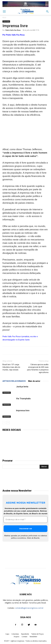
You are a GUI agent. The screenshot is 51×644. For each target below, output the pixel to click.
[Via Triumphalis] (8, 401)
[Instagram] (22, 624)
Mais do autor (34, 381)
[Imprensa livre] (8, 413)
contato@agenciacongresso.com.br (29, 608)
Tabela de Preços (37, 634)
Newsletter (33, 637)
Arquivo (16, 637)
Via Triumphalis (23, 398)
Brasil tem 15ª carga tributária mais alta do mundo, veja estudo (11, 367)
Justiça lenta (22, 386)
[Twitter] (28, 624)
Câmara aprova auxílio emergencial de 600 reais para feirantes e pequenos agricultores (38, 368)
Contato (24, 637)
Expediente (25, 634)
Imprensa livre (22, 410)
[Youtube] (35, 624)
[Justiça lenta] (8, 389)
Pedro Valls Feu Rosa (13, 30)
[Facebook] (15, 624)
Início (4, 17)
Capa (7, 634)
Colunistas (6, 21)
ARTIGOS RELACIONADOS (14, 381)
